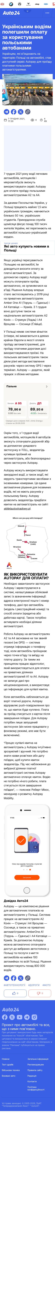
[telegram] (6, 112)
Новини (5, 1059)
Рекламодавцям (36, 1064)
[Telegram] (27, 1017)
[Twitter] (12, 1017)
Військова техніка (11, 1070)
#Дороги (34, 985)
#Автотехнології (14, 985)
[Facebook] (4, 1017)
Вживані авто (8, 1076)
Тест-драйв (7, 1064)
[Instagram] (34, 1017)
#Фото (47, 985)
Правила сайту (35, 1070)
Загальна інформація (38, 1059)
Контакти (32, 1081)
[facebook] (13, 112)
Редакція (32, 1076)
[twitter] (20, 112)
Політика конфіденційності (36, 1088)
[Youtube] (19, 1017)
